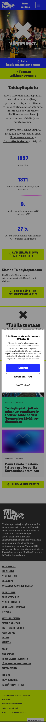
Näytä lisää (23, 385)
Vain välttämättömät (23, 377)
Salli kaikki (23, 368)
